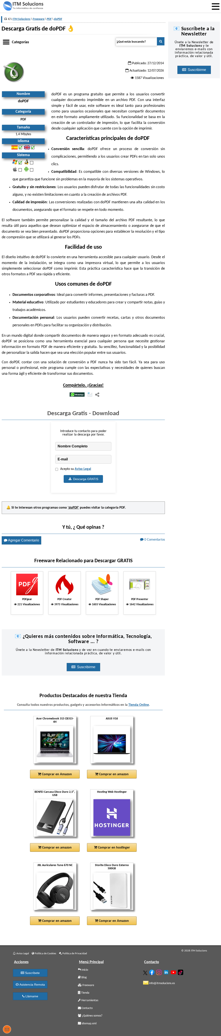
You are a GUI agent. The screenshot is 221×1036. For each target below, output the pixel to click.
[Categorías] (6, 41)
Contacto (87, 1008)
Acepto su (75, 469)
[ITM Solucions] (23, 6)
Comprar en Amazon (56, 774)
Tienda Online (138, 705)
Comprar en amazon (113, 774)
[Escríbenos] (7, 1030)
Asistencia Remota (32, 984)
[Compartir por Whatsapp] (77, 395)
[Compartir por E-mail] (90, 394)
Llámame (31, 996)
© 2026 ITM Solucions (194, 950)
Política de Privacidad (74, 953)
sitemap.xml (88, 1023)
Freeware (88, 985)
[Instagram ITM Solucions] (159, 971)
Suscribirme (86, 667)
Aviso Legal (83, 469)
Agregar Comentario (23, 540)
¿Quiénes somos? (91, 1015)
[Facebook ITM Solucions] (152, 971)
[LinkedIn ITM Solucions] (166, 971)
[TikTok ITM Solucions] (181, 971)
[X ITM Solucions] (145, 972)
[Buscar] (160, 41)
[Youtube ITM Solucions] (174, 971)
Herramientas (89, 1000)
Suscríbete (32, 973)
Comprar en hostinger (113, 847)
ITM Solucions (21, 19)
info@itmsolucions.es (161, 983)
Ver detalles (56, 747)
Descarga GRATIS (84, 479)
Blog (84, 977)
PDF (122, 507)
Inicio (84, 970)
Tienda (85, 992)
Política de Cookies (45, 953)
